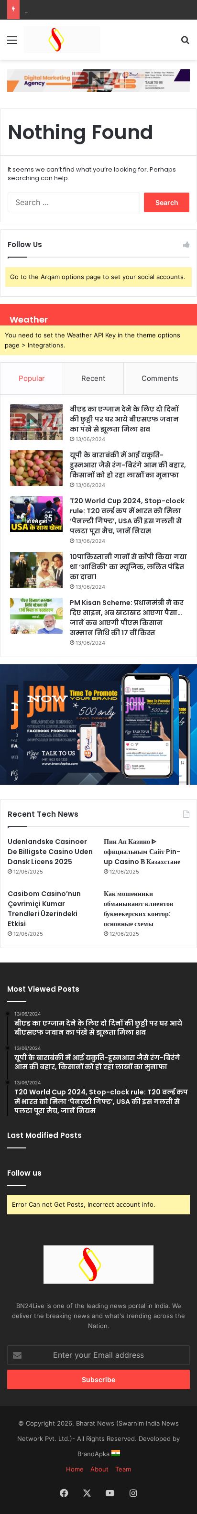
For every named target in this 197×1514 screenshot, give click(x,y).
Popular (32, 378)
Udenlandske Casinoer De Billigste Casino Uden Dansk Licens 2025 (50, 851)
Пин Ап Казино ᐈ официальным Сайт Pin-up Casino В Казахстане (142, 851)
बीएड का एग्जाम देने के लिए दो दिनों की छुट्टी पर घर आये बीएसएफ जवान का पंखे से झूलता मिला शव (124, 419)
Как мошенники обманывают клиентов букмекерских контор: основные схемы (139, 909)
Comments (160, 378)
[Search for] (185, 43)
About (99, 1469)
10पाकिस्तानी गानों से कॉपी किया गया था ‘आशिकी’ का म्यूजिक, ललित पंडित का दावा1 (128, 567)
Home (75, 1469)
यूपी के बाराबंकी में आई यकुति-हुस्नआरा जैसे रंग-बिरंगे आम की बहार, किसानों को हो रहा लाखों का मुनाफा (128, 465)
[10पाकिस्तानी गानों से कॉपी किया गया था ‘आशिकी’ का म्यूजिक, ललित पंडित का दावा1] (36, 570)
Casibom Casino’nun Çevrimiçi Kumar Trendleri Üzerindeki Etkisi (44, 909)
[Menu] (12, 43)
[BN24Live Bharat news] (62, 39)
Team (123, 1469)
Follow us (24, 1173)
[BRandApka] (98, 80)
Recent (93, 378)
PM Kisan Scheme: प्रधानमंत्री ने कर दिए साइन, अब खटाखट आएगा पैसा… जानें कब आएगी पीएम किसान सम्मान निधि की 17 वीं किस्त (127, 618)
